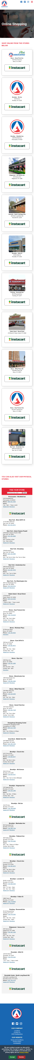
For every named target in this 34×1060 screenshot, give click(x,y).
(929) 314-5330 (12, 599)
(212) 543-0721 (12, 586)
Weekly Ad (6, 506)
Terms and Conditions (17, 1040)
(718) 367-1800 (12, 663)
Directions (12, 506)
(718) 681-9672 (12, 645)
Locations (17, 1031)
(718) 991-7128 (12, 710)
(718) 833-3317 (12, 774)
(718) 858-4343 (12, 884)
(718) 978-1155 (12, 957)
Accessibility (17, 1043)
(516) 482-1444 (12, 744)
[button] (32, 1)
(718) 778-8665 (12, 901)
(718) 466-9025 (12, 632)
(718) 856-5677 (12, 756)
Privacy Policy (17, 1041)
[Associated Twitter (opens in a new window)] (25, 2)
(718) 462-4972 (12, 866)
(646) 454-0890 (12, 554)
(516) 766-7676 (12, 980)
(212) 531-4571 (12, 525)
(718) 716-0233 (12, 615)
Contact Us (17, 1032)
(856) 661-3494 (12, 501)
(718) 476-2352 (12, 914)
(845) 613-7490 (12, 728)
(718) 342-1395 (12, 790)
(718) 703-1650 (12, 841)
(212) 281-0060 (12, 536)
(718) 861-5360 (12, 681)
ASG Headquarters (17, 1034)
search (24, 492)
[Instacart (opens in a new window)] (17, 513)
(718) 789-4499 (12, 808)
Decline (21, 1057)
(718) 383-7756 (12, 828)
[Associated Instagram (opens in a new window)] (28, 2)
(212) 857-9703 (12, 570)
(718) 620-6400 (12, 694)
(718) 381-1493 (12, 932)
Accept (12, 1057)
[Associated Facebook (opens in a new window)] (21, 2)
